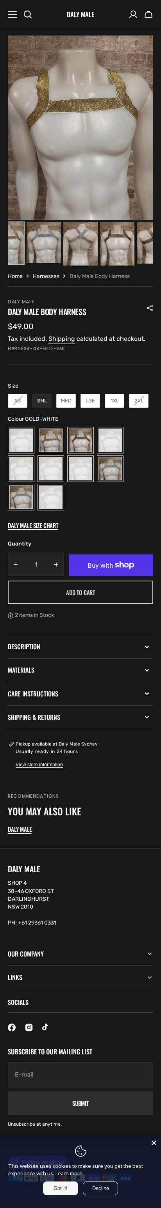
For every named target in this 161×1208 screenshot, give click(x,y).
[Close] (154, 1143)
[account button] (133, 14)
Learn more (68, 1173)
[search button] (27, 14)
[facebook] (11, 1027)
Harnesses (46, 276)
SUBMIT (80, 1103)
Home (15, 276)
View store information (39, 764)
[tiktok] (46, 1027)
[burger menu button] (12, 14)
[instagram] (29, 1027)
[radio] (17, 401)
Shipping (61, 338)
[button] (148, 14)
